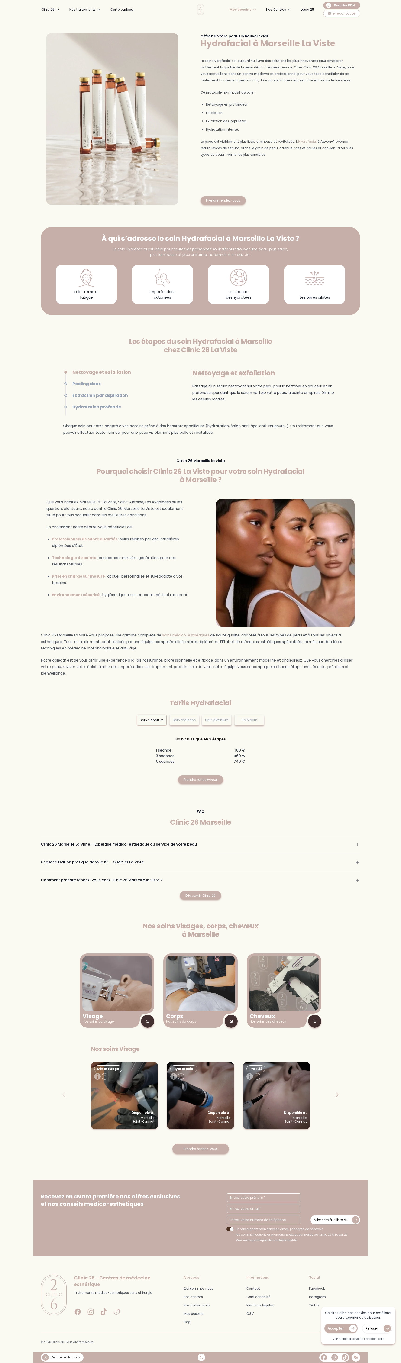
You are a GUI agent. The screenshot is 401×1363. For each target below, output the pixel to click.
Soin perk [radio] (249, 720)
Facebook (317, 1288)
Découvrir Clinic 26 (200, 895)
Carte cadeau (121, 9)
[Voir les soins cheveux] (314, 1021)
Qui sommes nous (198, 1288)
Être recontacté (341, 13)
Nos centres (193, 1297)
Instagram (317, 1297)
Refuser (372, 1328)
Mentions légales (260, 1305)
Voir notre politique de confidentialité (266, 1240)
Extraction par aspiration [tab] (100, 395)
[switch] (230, 1229)
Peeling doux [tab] (86, 384)
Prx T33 (255, 1068)
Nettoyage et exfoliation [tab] (101, 372)
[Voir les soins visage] (147, 1021)
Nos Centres (276, 9)
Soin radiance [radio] (184, 720)
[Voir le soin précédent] (63, 1094)
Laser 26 (307, 9)
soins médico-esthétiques (185, 635)
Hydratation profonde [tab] (96, 407)
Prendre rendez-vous (223, 200)
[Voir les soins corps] (231, 1021)
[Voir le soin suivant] (337, 1094)
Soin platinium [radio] (217, 720)
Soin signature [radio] (152, 720)
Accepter (336, 1328)
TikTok (314, 1305)
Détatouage (108, 1068)
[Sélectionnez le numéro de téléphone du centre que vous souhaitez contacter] (201, 1357)
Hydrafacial (307, 141)
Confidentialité (258, 1297)
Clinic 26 (48, 9)
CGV (250, 1313)
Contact (253, 1288)
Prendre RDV (344, 5)
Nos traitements (82, 9)
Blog (187, 1322)
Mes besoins (240, 9)
